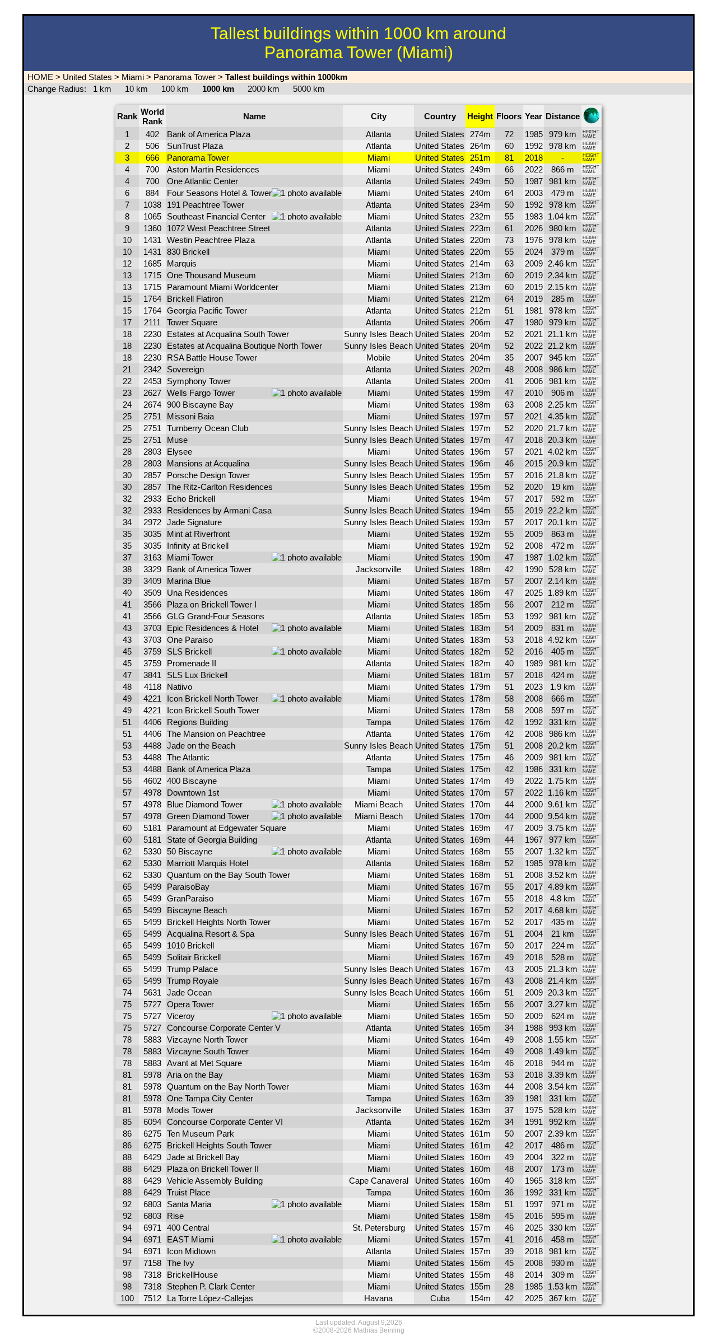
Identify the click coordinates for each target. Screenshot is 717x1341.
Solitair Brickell (194, 957)
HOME (39, 77)
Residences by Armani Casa (219, 510)
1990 (534, 569)
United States (87, 77)
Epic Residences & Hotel (212, 628)
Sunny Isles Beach (378, 334)
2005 (534, 969)
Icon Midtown (191, 1251)
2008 (534, 369)
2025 (534, 592)
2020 (534, 428)
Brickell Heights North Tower (219, 922)
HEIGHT (591, 131)
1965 (534, 1180)
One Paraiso (190, 639)
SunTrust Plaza (195, 146)
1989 (534, 663)
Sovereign (185, 369)
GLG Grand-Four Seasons (215, 616)
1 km (102, 89)
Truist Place (188, 1192)
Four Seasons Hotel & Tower (219, 193)
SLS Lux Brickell (197, 675)
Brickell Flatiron (195, 298)
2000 (534, 804)
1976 (534, 240)
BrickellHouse (192, 1274)
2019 (534, 275)
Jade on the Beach (201, 745)
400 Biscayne (192, 781)
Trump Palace (192, 969)
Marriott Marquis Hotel (207, 863)
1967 (534, 839)
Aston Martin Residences (213, 169)
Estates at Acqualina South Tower (228, 334)
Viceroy (181, 1016)
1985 (534, 134)
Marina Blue (189, 581)
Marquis (182, 263)
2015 (534, 463)
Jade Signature (194, 522)
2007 (534, 357)
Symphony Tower (199, 381)
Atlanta (378, 134)
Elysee (179, 451)
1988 (534, 1027)
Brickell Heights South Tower (219, 1145)
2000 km (263, 89)
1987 (534, 181)
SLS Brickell (189, 651)
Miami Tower (190, 557)
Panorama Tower (184, 77)
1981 (534, 310)
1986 (534, 769)
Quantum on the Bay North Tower (228, 1086)
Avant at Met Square (204, 1063)
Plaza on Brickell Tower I (212, 604)
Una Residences (197, 592)
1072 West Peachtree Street (218, 228)
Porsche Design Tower (208, 475)
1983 (534, 216)
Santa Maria (189, 1204)
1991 (534, 1122)
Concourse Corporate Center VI (225, 1122)
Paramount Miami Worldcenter (222, 287)
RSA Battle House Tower (212, 357)
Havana (378, 1298)
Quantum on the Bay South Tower (228, 875)
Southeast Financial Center (216, 216)
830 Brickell (188, 251)
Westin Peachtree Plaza (211, 240)
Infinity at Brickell (198, 545)
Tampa (378, 722)
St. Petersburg (378, 1227)
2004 (534, 933)
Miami (133, 77)
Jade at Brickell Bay (203, 1157)
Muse (177, 440)
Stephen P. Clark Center (211, 1286)
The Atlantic (188, 757)
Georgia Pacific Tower (207, 310)
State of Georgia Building (212, 839)
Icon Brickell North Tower (212, 698)
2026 (534, 228)
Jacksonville (378, 569)
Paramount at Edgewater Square (226, 828)
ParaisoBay (188, 886)
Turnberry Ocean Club (207, 428)
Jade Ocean (189, 992)
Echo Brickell (191, 498)
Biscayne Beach (197, 910)
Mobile (378, 357)
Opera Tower (190, 1004)
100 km (175, 89)
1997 (534, 1204)
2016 (534, 475)
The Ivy (180, 1263)
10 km (136, 89)
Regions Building (197, 722)
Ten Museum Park (200, 1133)
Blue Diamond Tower (205, 804)
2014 (534, 1274)
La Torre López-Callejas (210, 1298)
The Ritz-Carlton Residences (220, 487)
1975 (534, 1110)
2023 (534, 686)
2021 (534, 334)
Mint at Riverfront (198, 534)
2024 (534, 251)
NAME (589, 136)
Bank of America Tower (209, 569)
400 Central (188, 1227)
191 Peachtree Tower (205, 204)
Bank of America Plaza (208, 134)
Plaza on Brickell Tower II (213, 1169)
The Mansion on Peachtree (216, 734)
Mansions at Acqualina (208, 463)
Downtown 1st (193, 792)
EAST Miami (190, 1239)
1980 (534, 322)
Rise (175, 1216)
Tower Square (192, 322)
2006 (534, 381)
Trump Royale (192, 980)
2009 (534, 263)
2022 (534, 169)
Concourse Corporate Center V (224, 1027)
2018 (534, 157)
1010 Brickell (190, 945)
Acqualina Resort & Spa (210, 933)
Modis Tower (190, 1110)
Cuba (440, 1298)
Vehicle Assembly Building (215, 1180)
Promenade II (191, 663)
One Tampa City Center (210, 1098)
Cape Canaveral (378, 1180)
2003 (534, 193)
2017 (534, 498)
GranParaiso (190, 898)
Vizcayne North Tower (207, 1039)
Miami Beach (379, 804)
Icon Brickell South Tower (213, 710)
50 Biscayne (189, 851)
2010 (534, 393)
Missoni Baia (190, 416)
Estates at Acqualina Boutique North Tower (244, 346)
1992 (534, 146)
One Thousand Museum (211, 275)
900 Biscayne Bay (200, 404)
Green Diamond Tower (208, 816)
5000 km (309, 89)
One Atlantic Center (202, 181)
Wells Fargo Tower (201, 393)
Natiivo (179, 686)
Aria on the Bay (195, 1075)
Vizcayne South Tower (208, 1051)
